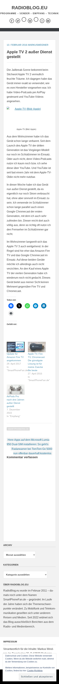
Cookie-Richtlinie (35, 670)
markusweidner (38, 45)
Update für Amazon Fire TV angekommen (15, 357)
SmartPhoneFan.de (18, 429)
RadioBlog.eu (29, 7)
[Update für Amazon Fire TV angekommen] (16, 347)
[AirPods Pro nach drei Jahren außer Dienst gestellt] (16, 389)
